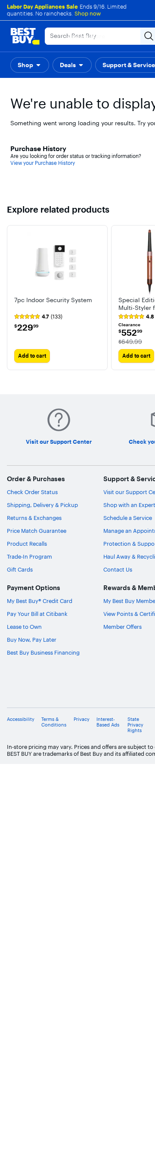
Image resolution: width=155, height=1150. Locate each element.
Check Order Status (32, 491)
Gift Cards (20, 569)
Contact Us (117, 569)
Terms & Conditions (53, 722)
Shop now (87, 13)
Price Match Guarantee (36, 530)
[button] (29, 65)
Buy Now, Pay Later (31, 639)
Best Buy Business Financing (43, 652)
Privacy (82, 719)
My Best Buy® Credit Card (39, 600)
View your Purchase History (42, 163)
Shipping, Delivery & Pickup (42, 504)
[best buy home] (25, 36)
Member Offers (122, 626)
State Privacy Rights (135, 725)
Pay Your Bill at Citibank (37, 613)
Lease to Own (24, 626)
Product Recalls (27, 543)
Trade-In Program (29, 556)
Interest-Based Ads (107, 722)
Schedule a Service (127, 517)
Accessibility (20, 719)
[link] (38, 316)
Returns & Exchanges (34, 517)
